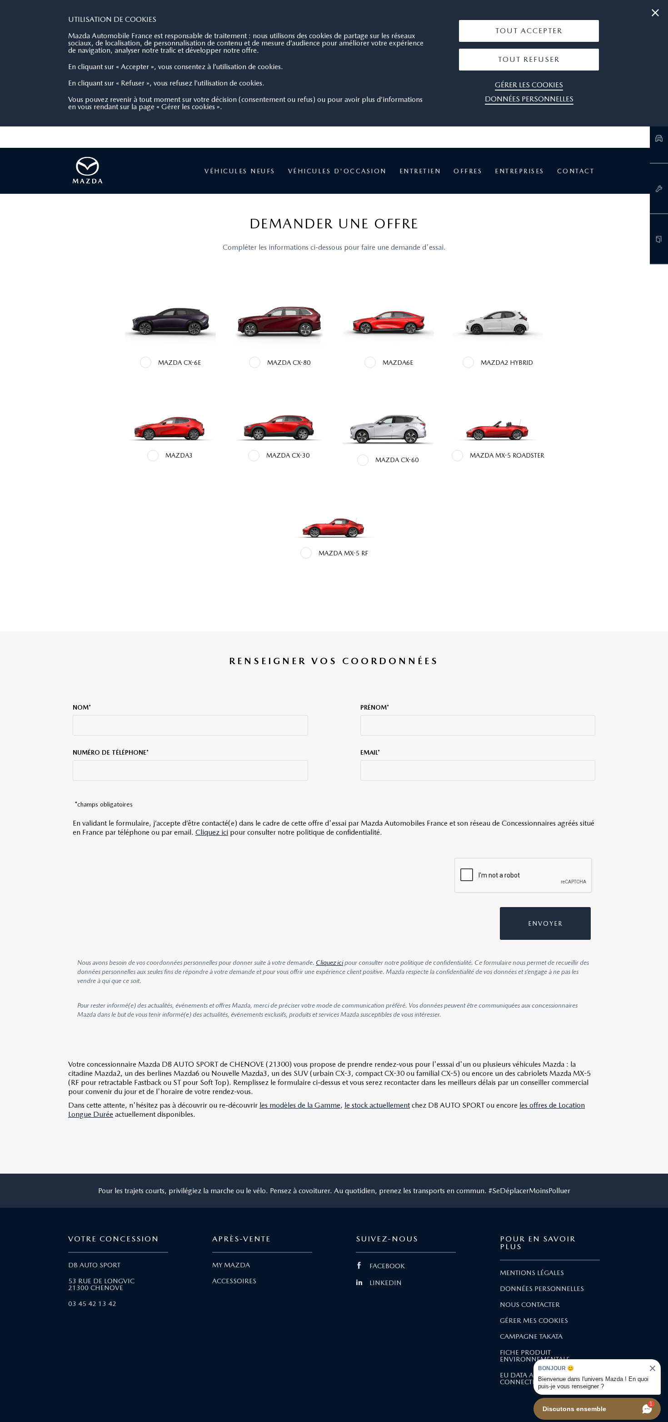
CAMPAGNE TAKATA (531, 1336)
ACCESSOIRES (234, 1281)
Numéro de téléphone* (111, 752)
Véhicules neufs (239, 171)
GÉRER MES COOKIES (534, 1320)
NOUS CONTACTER (530, 1305)
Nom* (82, 707)
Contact (576, 171)
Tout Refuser (529, 59)
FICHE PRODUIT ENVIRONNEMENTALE (535, 1355)
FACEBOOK (387, 1266)
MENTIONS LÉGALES (532, 1273)
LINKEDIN (385, 1283)
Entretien (420, 171)
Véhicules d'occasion (337, 171)
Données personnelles (529, 99)
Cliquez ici (211, 832)
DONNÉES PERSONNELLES (542, 1289)
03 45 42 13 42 (92, 1304)
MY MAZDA (231, 1265)
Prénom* (374, 707)
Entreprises (519, 171)
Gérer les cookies (529, 85)
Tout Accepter (529, 30)
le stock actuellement (377, 1105)
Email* (370, 752)
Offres (468, 171)
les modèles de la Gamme (299, 1105)
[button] (529, 31)
